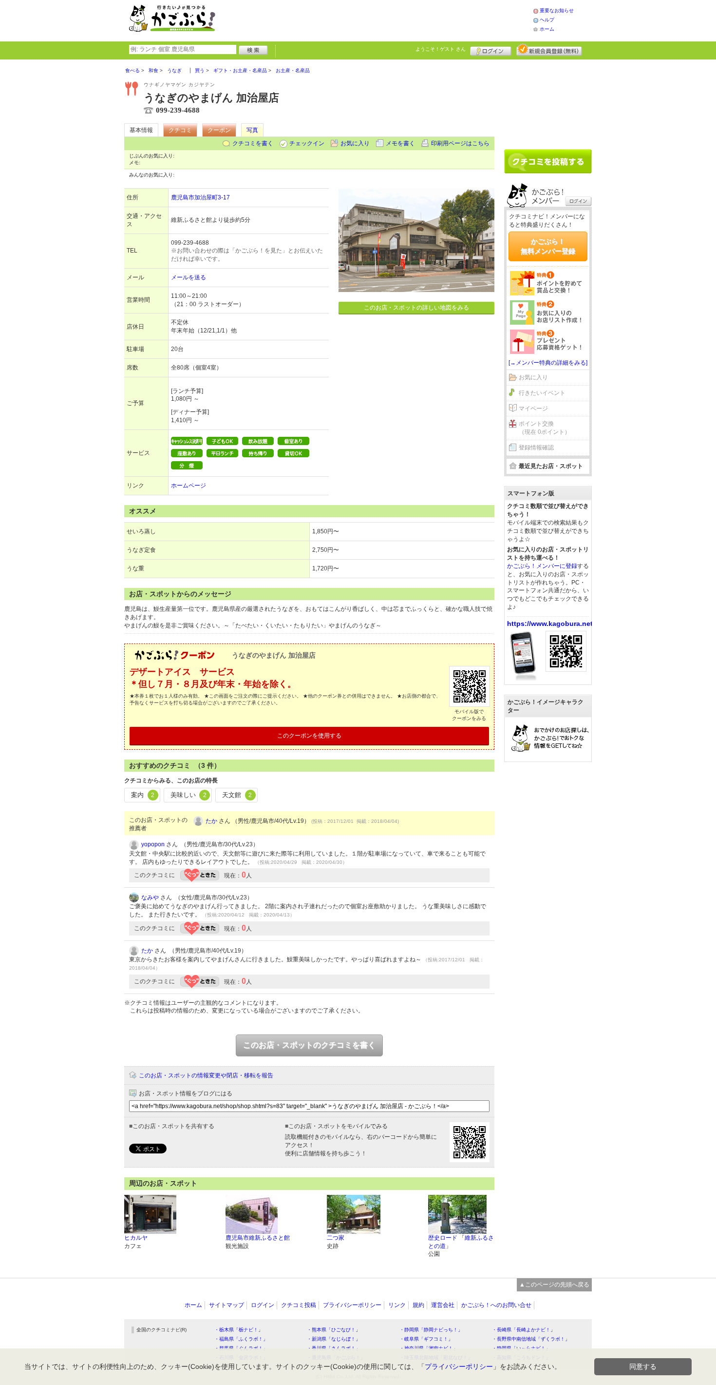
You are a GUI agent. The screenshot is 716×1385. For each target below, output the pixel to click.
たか (211, 821)
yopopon (153, 844)
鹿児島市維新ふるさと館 (258, 1237)
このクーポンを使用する (309, 735)
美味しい (188, 795)
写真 (252, 130)
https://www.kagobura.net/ (551, 623)
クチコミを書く (252, 143)
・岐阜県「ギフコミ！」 (426, 1339)
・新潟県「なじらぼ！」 (333, 1339)
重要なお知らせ (557, 10)
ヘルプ (547, 19)
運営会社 (442, 1305)
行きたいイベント (542, 393)
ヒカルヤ (136, 1237)
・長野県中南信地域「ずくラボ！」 (531, 1339)
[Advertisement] (384, 19)
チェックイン (306, 143)
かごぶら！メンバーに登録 (542, 566)
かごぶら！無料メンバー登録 (548, 246)
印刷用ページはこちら (460, 143)
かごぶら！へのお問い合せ (496, 1305)
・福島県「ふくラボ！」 (241, 1339)
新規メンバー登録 (549, 49)
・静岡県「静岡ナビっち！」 (431, 1329)
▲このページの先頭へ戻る (554, 1284)
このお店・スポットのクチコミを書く (309, 1045)
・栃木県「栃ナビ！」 (238, 1329)
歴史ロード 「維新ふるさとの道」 (461, 1241)
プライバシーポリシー (352, 1305)
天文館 (237, 795)
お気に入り (355, 143)
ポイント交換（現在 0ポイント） (544, 427)
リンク (397, 1305)
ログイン (490, 49)
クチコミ (180, 130)
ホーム (547, 29)
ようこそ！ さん (440, 49)
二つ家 (335, 1237)
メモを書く (400, 143)
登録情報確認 (536, 447)
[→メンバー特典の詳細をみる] (548, 362)
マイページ (533, 408)
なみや (150, 897)
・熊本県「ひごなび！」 (333, 1329)
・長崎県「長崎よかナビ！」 (523, 1329)
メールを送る (188, 277)
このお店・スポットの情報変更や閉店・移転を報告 (206, 1075)
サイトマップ (226, 1305)
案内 (142, 795)
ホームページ (188, 485)
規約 (418, 1305)
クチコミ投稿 (298, 1305)
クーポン (219, 130)
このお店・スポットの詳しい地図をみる (416, 307)
